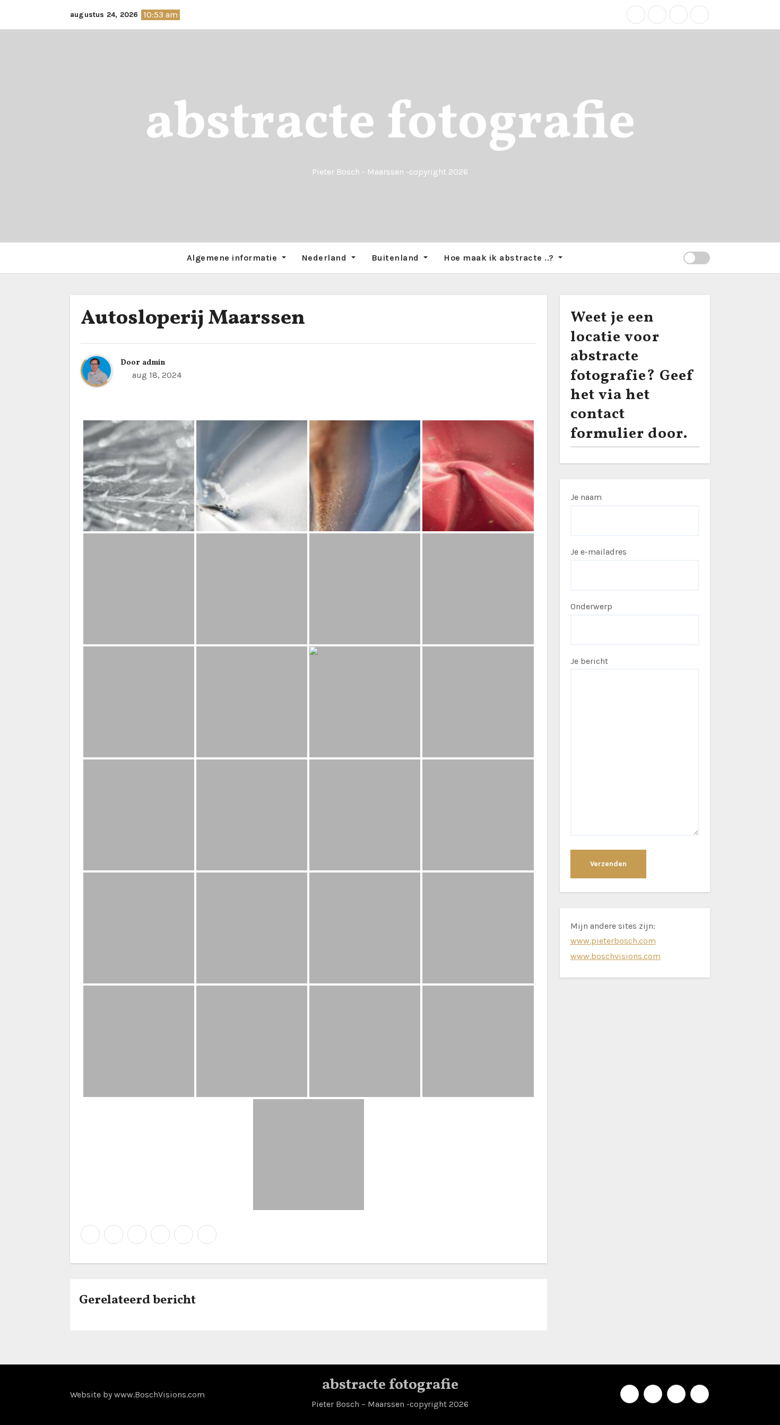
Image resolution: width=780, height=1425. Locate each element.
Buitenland (396, 258)
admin (153, 363)
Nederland (325, 258)
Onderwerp (591, 606)
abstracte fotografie (390, 124)
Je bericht (589, 661)
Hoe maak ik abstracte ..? (500, 258)
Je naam (586, 497)
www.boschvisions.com (615, 956)
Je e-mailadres (598, 552)
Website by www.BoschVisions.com (137, 1394)
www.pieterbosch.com (613, 941)
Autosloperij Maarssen (193, 319)
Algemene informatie (233, 258)
